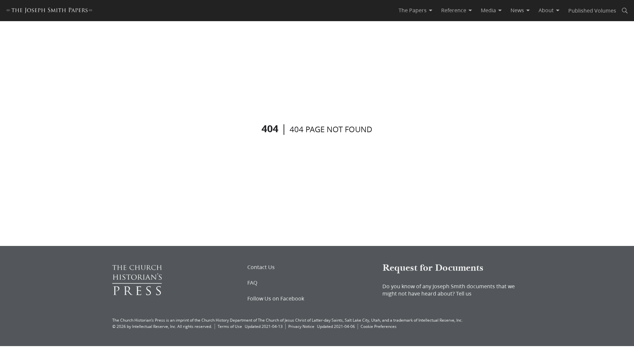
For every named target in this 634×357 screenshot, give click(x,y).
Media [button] (488, 10)
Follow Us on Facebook (275, 298)
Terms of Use (230, 326)
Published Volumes (592, 10)
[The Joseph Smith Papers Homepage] (49, 11)
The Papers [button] (413, 10)
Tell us (464, 293)
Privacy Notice (301, 326)
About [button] (546, 10)
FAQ (252, 282)
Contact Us (261, 267)
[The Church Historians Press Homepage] (137, 293)
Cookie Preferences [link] (379, 326)
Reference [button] (453, 10)
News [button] (517, 10)
